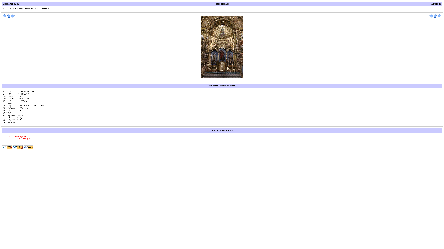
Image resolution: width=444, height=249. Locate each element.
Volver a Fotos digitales (17, 137)
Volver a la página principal (18, 139)
